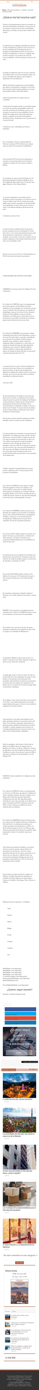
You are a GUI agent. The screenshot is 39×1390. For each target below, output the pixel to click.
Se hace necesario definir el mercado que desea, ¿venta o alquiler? (17, 1172)
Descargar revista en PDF (19, 1277)
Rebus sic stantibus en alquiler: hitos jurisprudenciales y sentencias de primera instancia (21, 1347)
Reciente (7, 1311)
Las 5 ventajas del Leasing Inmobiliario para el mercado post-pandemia (19, 1209)
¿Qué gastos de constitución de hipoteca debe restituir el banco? (22, 1323)
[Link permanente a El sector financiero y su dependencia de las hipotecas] (19, 1231)
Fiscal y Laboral (25, 1378)
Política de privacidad (24, 1384)
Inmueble (9, 1379)
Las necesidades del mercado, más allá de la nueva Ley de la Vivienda (18, 1135)
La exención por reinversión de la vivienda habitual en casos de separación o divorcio (21, 1331)
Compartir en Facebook (11, 1010)
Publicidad (22, 1386)
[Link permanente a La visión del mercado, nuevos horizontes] (19, 1085)
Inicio (4, 10)
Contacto (29, 1386)
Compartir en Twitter (11, 1014)
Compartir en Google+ (11, 1019)
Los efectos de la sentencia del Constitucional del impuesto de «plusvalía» (20, 1339)
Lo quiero (7, 1005)
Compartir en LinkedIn (11, 1023)
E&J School (16, 1379)
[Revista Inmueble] (19, 5)
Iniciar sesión (19, 1262)
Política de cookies (12, 1386)
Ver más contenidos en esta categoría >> (21, 1255)
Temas (14, 1311)
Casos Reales (16, 1378)
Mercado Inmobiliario (14, 10)
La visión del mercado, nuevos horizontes (17, 1099)
